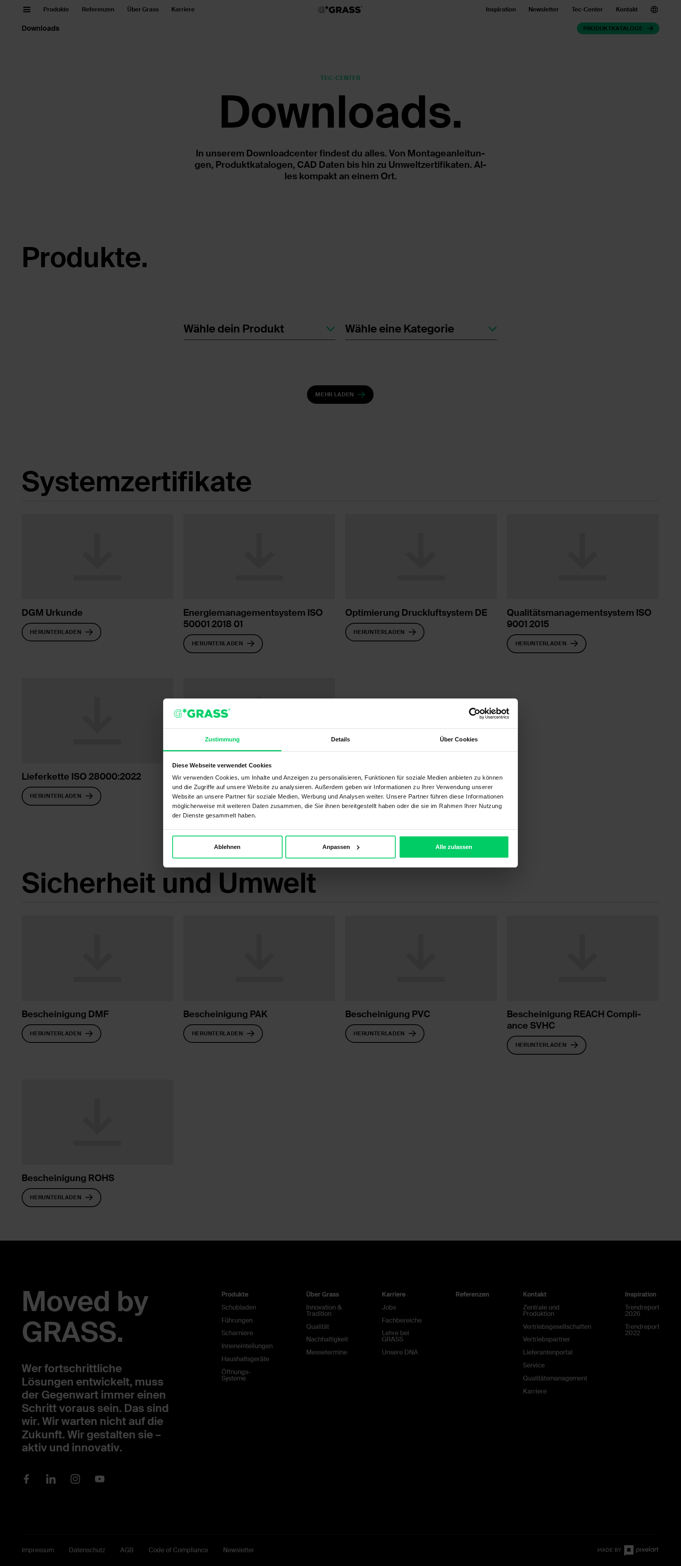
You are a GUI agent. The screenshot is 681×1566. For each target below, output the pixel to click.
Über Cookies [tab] (459, 739)
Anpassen (336, 846)
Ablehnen (227, 846)
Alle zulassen (453, 846)
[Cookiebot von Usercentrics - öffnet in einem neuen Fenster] (474, 713)
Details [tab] (340, 739)
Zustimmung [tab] (222, 739)
